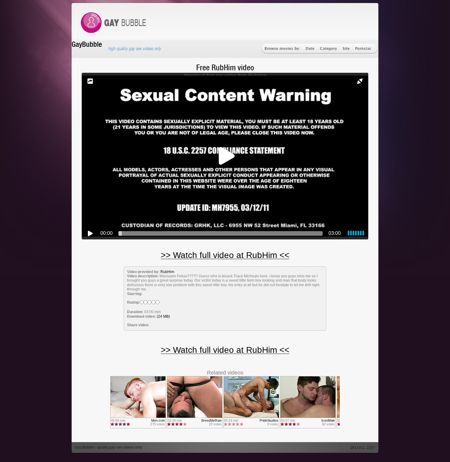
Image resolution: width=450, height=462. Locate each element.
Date (310, 48)
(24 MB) (163, 316)
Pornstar (363, 48)
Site (346, 48)
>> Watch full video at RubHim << (225, 255)
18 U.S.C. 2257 (362, 447)
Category (328, 48)
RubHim (167, 272)
